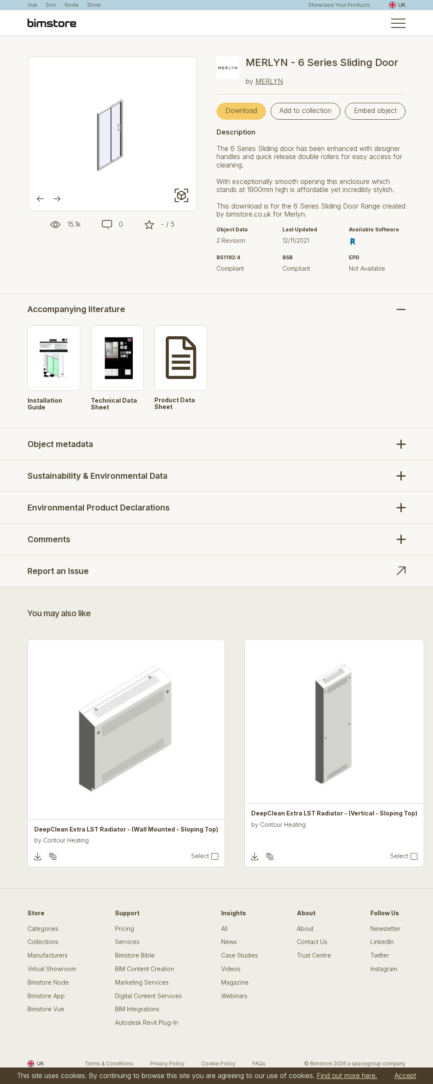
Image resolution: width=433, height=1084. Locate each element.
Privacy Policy (167, 1063)
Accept (405, 1075)
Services (127, 942)
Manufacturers (47, 955)
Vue (32, 5)
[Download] (37, 856)
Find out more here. (347, 1075)
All (224, 928)
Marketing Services (142, 982)
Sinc (51, 5)
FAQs (259, 1063)
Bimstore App (46, 996)
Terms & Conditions (109, 1063)
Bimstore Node (48, 982)
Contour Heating (66, 840)
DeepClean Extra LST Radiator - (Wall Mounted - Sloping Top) (126, 829)
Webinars (234, 996)
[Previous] (40, 199)
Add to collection (306, 110)
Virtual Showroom (51, 969)
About (305, 928)
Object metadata (60, 444)
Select (200, 856)
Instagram (383, 969)
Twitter (379, 955)
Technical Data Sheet (114, 404)
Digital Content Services (148, 996)
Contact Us (312, 942)
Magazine (235, 982)
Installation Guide (44, 404)
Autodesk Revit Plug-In (146, 1022)
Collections (42, 942)
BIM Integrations (137, 1009)
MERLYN (269, 81)
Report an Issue (58, 571)
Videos (231, 969)
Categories (42, 928)
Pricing (124, 928)
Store (94, 5)
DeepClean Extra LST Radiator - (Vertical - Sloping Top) (334, 813)
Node (72, 5)
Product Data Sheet (174, 404)
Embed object (375, 110)
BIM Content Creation (144, 969)
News (229, 942)
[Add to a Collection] (52, 856)
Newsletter (385, 928)
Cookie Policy (218, 1063)
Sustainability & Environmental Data (97, 476)
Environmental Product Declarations (98, 507)
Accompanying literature (76, 309)
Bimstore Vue (45, 1009)
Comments (48, 539)
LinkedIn (382, 942)
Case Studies (239, 955)
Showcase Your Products (339, 5)
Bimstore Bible (135, 955)
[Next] (57, 199)
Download (241, 110)
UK (402, 5)
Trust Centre (314, 955)
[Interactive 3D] (181, 195)
